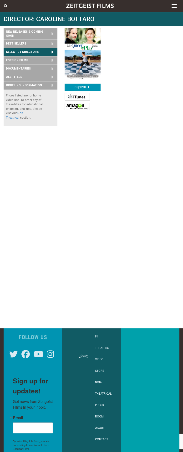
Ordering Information (24, 85)
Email (18, 418)
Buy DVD (81, 87)
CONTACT (101, 439)
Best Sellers (16, 43)
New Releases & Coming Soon (24, 33)
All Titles (14, 77)
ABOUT (100, 428)
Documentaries (18, 68)
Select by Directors (22, 52)
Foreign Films (17, 60)
